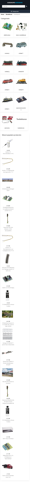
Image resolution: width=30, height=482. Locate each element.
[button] (15, 11)
